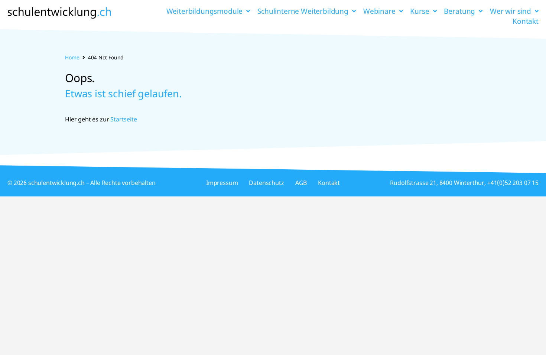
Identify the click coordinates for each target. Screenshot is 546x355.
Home (72, 57)
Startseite (123, 119)
